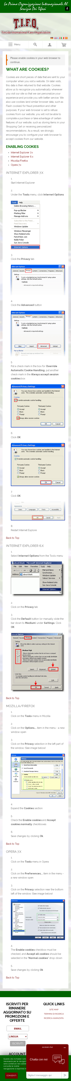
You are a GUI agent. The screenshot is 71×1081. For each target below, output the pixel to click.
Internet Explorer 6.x (22, 156)
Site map (53, 1009)
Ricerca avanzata (54, 1018)
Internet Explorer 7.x (22, 152)
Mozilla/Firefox (19, 160)
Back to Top (12, 538)
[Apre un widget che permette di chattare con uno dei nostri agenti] (47, 1061)
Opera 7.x (16, 165)
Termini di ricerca (54, 1014)
